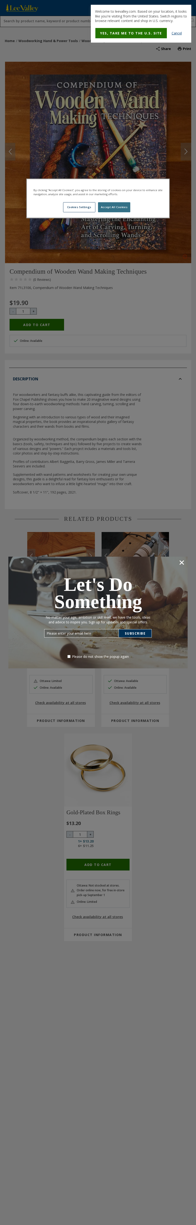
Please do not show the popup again (100, 656)
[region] (98, 198)
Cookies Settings (79, 207)
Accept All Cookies (114, 207)
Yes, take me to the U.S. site (131, 33)
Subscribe (135, 633)
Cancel (177, 33)
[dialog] (141, 24)
